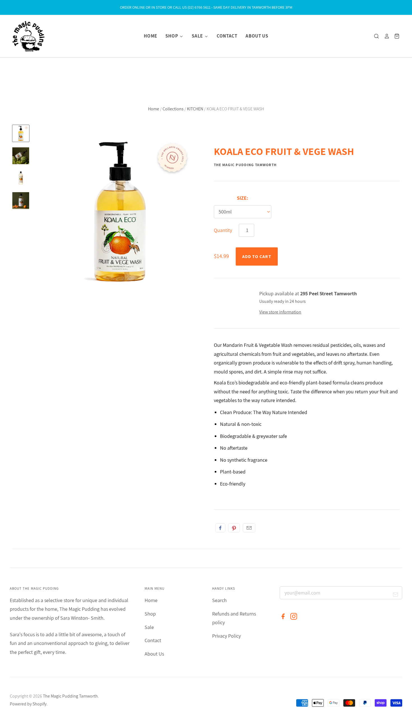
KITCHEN (195, 109)
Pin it (234, 527)
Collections (173, 109)
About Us (257, 36)
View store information (280, 312)
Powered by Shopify (28, 704)
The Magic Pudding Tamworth (245, 164)
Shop (172, 36)
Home (150, 36)
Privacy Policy (226, 636)
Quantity (223, 230)
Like (220, 527)
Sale (198, 36)
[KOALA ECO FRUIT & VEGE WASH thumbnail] (20, 133)
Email (249, 527)
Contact (227, 36)
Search (219, 600)
